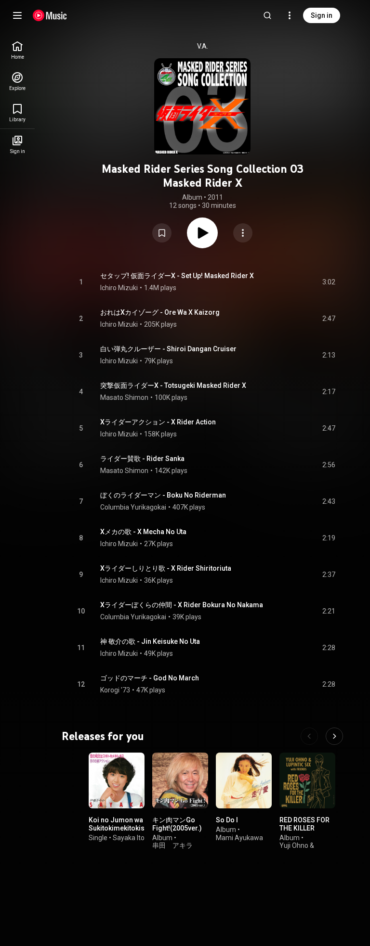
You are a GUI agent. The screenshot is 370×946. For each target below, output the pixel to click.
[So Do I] (244, 780)
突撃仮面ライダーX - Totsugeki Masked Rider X (173, 385)
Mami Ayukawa (239, 838)
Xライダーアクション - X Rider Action (158, 422)
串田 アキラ (172, 845)
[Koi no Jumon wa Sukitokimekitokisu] (117, 780)
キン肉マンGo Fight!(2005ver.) (177, 824)
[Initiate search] (267, 15)
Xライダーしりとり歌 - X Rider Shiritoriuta (165, 568)
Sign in (321, 15)
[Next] (334, 736)
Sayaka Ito (129, 838)
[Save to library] (162, 233)
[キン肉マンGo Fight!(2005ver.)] (180, 780)
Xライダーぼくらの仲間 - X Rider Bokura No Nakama (181, 605)
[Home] (50, 15)
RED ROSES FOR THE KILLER (304, 824)
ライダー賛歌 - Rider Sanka (142, 458)
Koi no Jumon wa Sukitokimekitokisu (118, 824)
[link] (17, 50)
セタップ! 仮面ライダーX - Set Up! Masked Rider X (177, 276)
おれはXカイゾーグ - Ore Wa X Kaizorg (160, 312)
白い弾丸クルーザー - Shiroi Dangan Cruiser (168, 349)
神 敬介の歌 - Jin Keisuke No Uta (150, 641)
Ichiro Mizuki (119, 288)
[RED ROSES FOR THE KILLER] (307, 780)
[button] (162, 233)
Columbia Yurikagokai (133, 507)
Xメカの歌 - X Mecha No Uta (143, 532)
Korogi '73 (115, 690)
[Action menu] (242, 233)
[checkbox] (328, 282)
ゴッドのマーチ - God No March (149, 678)
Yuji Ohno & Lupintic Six (296, 849)
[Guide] (17, 15)
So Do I (227, 820)
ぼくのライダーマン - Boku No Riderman (163, 495)
